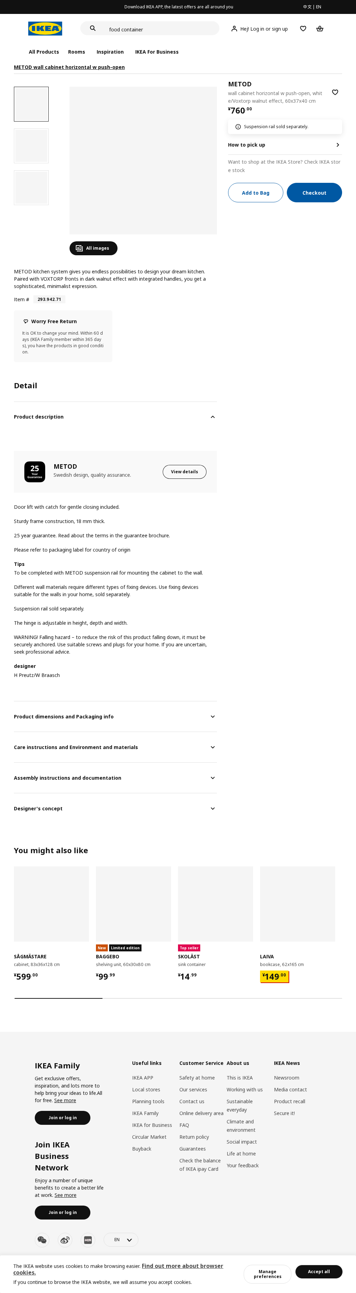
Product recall (289, 1101)
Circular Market (149, 1137)
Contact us (191, 1101)
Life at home (241, 1153)
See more (65, 1100)
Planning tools (148, 1101)
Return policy (194, 1137)
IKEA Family (145, 1113)
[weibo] (65, 1240)
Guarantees (192, 1148)
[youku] (88, 1240)
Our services (193, 1089)
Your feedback (243, 1165)
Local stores (146, 1089)
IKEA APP (142, 1077)
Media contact (290, 1089)
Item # (21, 299)
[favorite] (335, 92)
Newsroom (286, 1077)
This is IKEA (240, 1077)
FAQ (184, 1125)
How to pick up (246, 144)
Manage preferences (268, 1274)
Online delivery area (201, 1113)
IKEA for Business (152, 1125)
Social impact (242, 1141)
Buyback (141, 1148)
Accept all (319, 1272)
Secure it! (284, 1113)
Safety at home (197, 1077)
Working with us (245, 1089)
